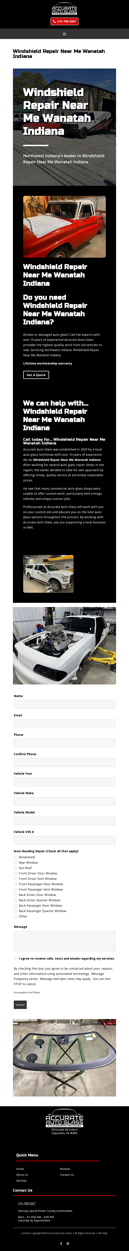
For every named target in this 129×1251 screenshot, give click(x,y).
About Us (22, 1175)
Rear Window (28, 862)
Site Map (103, 1233)
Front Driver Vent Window (38, 878)
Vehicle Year (23, 773)
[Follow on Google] (68, 1243)
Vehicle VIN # (24, 832)
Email (18, 715)
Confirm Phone (25, 754)
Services (21, 1180)
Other (23, 916)
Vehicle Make (24, 793)
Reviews (65, 1169)
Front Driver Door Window (38, 873)
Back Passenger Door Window (40, 905)
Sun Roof (25, 868)
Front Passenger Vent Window (41, 889)
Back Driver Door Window (37, 894)
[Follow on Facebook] (61, 1243)
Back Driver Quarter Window (39, 900)
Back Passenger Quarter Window (42, 911)
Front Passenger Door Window (41, 884)
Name (18, 696)
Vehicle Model (24, 812)
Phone (18, 735)
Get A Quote (36, 375)
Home (20, 1169)
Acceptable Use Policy (27, 992)
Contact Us (67, 1175)
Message (20, 927)
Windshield (27, 857)
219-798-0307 (66, 21)
